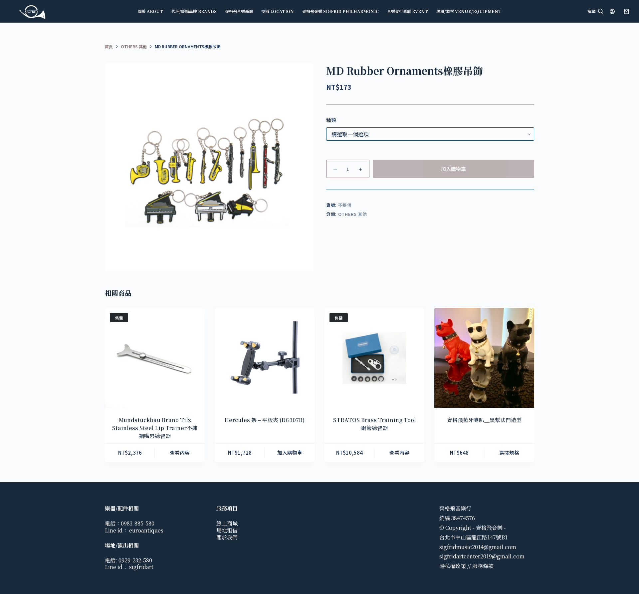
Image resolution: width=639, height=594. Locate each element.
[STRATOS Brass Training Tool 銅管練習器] (374, 358)
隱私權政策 (452, 566)
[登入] (612, 11)
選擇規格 (509, 452)
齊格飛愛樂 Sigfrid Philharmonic (340, 11)
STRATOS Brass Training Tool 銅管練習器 (374, 424)
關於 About (150, 11)
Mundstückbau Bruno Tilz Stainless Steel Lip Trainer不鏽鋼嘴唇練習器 (154, 428)
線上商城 (227, 523)
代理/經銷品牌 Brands (194, 11)
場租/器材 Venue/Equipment (469, 11)
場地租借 (227, 530)
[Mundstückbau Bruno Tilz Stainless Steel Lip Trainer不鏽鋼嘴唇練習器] (155, 358)
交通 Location (277, 11)
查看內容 (180, 452)
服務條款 (483, 566)
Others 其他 (352, 214)
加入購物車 (453, 168)
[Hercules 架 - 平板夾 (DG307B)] (265, 358)
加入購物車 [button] (289, 452)
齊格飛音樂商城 (239, 11)
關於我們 (227, 537)
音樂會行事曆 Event (407, 11)
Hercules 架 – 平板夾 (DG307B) (265, 420)
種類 (331, 119)
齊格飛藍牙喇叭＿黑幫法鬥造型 (484, 420)
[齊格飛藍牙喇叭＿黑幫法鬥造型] (484, 358)
